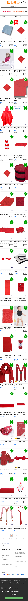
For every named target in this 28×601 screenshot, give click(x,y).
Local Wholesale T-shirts (7, 564)
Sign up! (5, 545)
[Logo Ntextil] (13, 2)
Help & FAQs (4, 561)
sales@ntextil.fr (18, 556)
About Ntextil (4, 552)
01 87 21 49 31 (18, 559)
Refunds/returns (5, 559)
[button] (21, 2)
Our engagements (5, 562)
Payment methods (5, 555)
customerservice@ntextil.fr (20, 553)
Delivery (3, 557)
